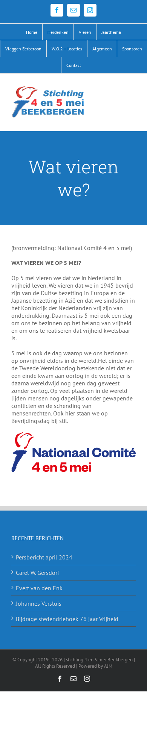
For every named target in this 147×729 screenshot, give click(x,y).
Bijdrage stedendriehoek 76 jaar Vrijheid (67, 619)
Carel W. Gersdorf (37, 572)
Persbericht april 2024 (44, 557)
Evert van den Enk (39, 588)
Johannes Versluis (38, 603)
